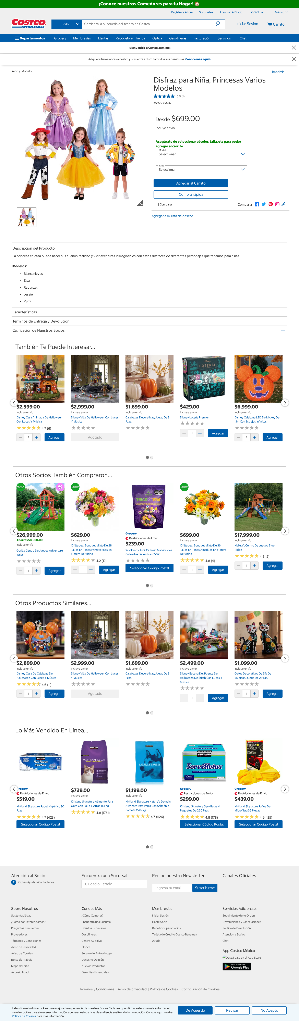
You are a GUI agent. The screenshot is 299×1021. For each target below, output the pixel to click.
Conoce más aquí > (198, 59)
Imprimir (278, 72)
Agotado (95, 437)
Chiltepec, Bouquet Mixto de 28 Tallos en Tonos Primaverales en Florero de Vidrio (91, 550)
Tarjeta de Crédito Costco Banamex (174, 934)
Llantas (103, 38)
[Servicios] (231, 38)
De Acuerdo (195, 1010)
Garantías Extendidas (95, 972)
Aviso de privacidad (132, 989)
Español (254, 12)
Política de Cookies (24, 1016)
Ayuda (156, 941)
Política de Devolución (237, 928)
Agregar (54, 437)
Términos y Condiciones (26, 941)
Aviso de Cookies (22, 953)
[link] (256, 204)
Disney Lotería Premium (195, 417)
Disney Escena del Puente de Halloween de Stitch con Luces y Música (201, 678)
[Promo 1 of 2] (147, 457)
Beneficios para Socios (166, 928)
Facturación (202, 38)
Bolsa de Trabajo (21, 959)
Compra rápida (191, 194)
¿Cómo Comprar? (93, 915)
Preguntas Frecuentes (25, 928)
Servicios (224, 38)
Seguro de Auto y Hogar (97, 953)
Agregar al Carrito (191, 183)
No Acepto (269, 1010)
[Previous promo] (14, 403)
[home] (29, 23)
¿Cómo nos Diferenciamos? (28, 922)
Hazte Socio (159, 922)
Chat (243, 38)
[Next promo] (285, 403)
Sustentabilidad (21, 915)
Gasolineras (178, 38)
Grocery (60, 38)
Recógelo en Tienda (130, 38)
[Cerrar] (294, 48)
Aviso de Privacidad (23, 947)
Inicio (15, 71)
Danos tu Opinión (93, 959)
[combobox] (66, 24)
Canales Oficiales (239, 875)
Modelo (27, 71)
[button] (220, 24)
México (279, 12)
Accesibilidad (20, 972)
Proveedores (19, 934)
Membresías (82, 38)
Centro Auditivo (92, 941)
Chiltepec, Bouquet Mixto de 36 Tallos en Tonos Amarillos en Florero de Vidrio (203, 550)
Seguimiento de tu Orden (239, 915)
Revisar (232, 1010)
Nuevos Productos (93, 966)
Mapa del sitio (20, 966)
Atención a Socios (234, 934)
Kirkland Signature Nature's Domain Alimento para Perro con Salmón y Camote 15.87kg (148, 806)
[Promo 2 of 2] (151, 457)
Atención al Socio (28, 875)
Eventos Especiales (94, 928)
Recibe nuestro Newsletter (178, 875)
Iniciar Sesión (247, 23)
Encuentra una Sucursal (105, 875)
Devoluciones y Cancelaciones (242, 922)
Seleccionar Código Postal (149, 568)
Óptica (157, 38)
